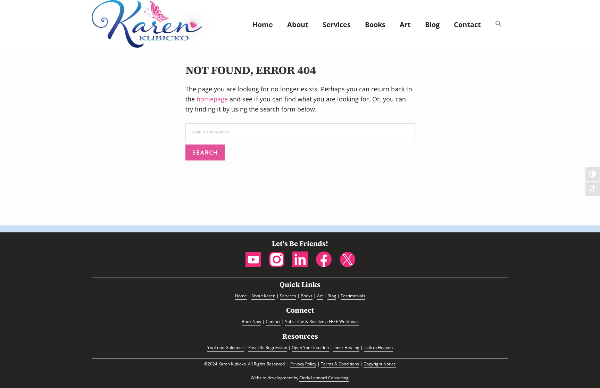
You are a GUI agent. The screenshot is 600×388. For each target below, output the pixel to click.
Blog (331, 296)
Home (241, 296)
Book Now (251, 321)
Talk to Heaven (378, 347)
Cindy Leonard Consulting (324, 378)
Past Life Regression (267, 347)
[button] (498, 24)
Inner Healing (346, 347)
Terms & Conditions (340, 364)
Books (306, 296)
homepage (212, 99)
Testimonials (353, 296)
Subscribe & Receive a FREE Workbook (322, 321)
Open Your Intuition (310, 347)
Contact (273, 321)
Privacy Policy (303, 364)
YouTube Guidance (225, 347)
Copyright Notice (380, 364)
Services (288, 296)
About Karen (263, 296)
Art (320, 296)
